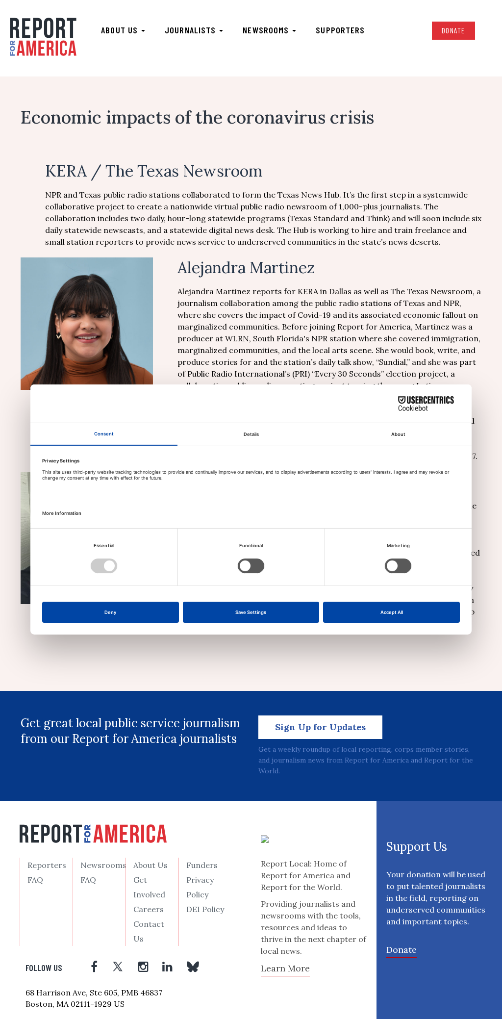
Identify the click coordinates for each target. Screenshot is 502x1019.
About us (120, 30)
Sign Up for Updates (320, 727)
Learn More (285, 968)
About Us (150, 865)
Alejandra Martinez (246, 267)
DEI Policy (205, 909)
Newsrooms (267, 30)
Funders (202, 865)
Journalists (191, 30)
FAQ (35, 880)
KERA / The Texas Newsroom (154, 171)
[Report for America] (43, 37)
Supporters (340, 30)
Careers (148, 909)
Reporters (46, 865)
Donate (453, 30)
